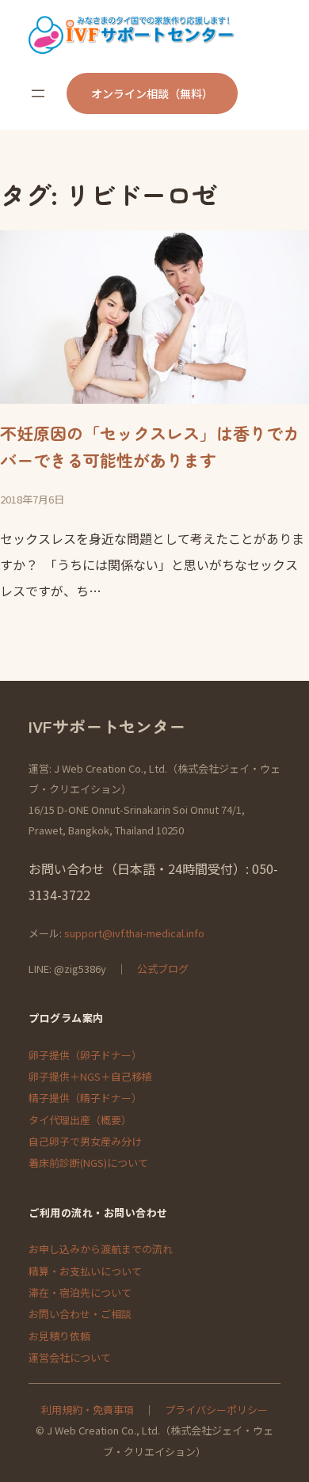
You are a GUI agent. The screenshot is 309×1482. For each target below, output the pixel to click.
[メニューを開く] (38, 93)
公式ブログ (163, 968)
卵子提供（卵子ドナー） (85, 1054)
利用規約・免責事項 (87, 1409)
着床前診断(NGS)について (88, 1162)
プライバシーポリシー (216, 1409)
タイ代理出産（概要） (80, 1119)
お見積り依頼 (59, 1335)
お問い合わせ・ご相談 (80, 1313)
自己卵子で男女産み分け (85, 1141)
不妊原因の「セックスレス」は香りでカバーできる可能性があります (149, 447)
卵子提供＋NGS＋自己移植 (90, 1076)
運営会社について (70, 1357)
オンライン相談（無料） (152, 93)
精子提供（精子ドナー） (85, 1097)
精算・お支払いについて (85, 1271)
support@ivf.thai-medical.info (134, 932)
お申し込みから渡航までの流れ (101, 1248)
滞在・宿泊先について (80, 1292)
